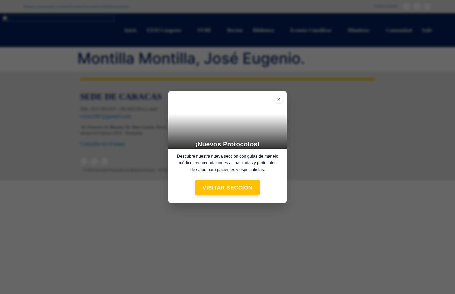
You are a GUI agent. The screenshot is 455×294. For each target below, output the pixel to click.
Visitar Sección (227, 188)
